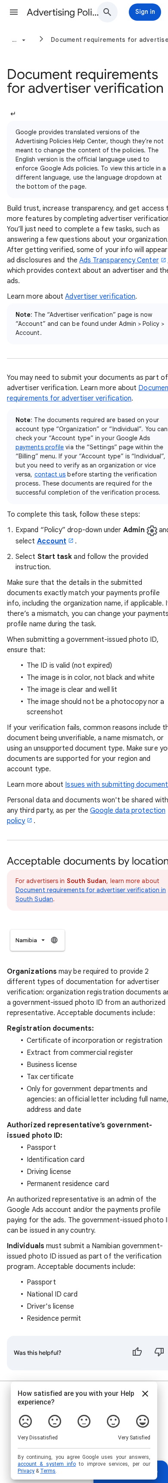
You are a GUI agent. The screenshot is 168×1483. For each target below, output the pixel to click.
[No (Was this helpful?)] (159, 1353)
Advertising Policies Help (65, 12)
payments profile (40, 447)
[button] (13, 12)
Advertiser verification (100, 296)
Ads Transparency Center (119, 260)
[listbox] (37, 940)
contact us (50, 474)
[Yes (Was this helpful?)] (137, 1353)
